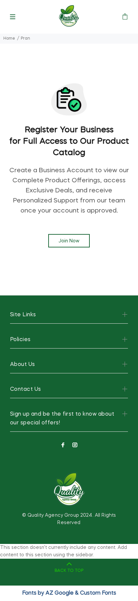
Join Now (69, 241)
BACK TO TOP (69, 571)
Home (9, 39)
